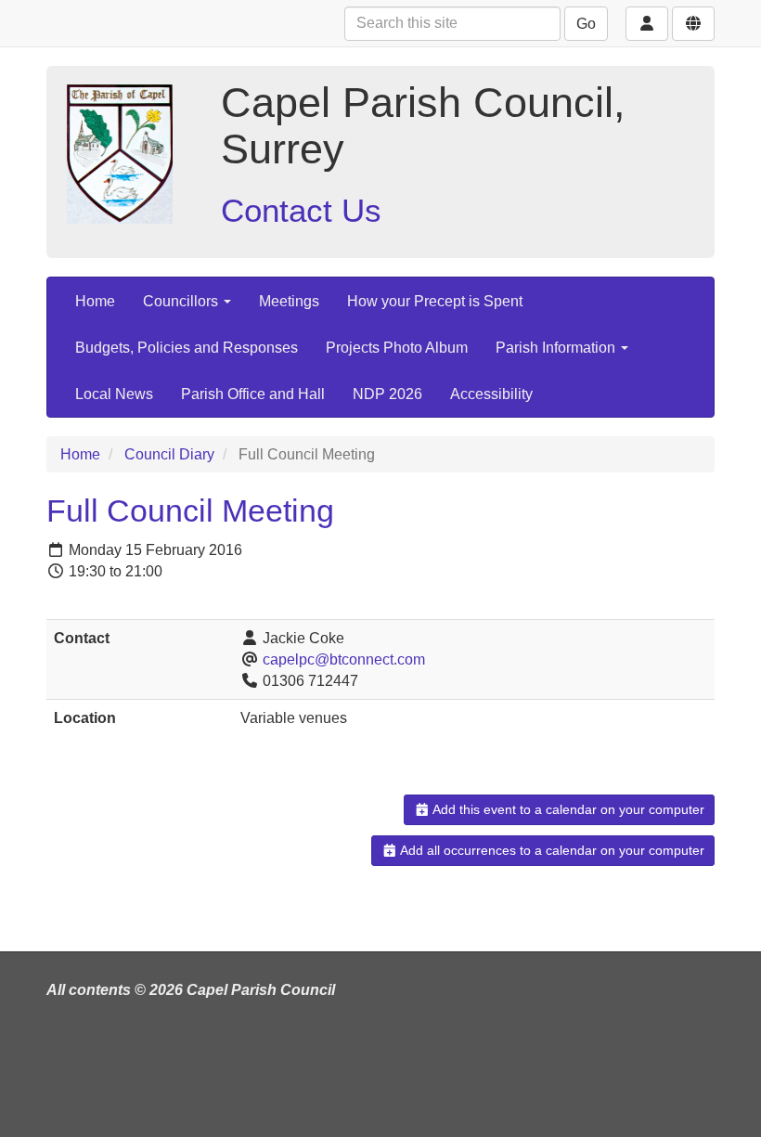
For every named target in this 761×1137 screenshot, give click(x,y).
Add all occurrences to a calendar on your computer (550, 850)
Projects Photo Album (397, 347)
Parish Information (557, 347)
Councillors (182, 301)
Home (95, 301)
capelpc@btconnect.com (344, 659)
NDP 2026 (387, 394)
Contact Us (301, 210)
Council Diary (169, 454)
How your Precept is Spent (434, 301)
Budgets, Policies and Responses (186, 347)
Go (586, 24)
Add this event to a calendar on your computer (567, 809)
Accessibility (491, 394)
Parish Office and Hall (253, 394)
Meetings (289, 301)
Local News (114, 394)
